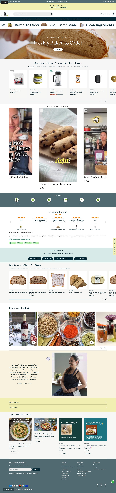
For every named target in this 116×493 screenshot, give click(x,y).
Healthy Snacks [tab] (61, 66)
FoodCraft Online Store (18, 489)
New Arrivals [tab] (31, 66)
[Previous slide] (101, 101)
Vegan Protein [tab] (52, 66)
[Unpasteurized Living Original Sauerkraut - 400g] (58, 227)
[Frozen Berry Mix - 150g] (18, 79)
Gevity (71, 89)
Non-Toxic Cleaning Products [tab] (81, 66)
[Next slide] (105, 101)
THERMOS (92, 89)
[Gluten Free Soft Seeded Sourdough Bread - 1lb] (38, 280)
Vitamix (52, 89)
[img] (58, 214)
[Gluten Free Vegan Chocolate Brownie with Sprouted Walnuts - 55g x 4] (98, 280)
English (112, 1)
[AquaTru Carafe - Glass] (39, 227)
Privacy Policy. (35, 473)
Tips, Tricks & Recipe (19, 414)
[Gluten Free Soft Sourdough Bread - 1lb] (18, 280)
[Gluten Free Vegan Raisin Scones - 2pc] (76, 227)
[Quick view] (25, 72)
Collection (51, 7)
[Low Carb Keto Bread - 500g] (78, 280)
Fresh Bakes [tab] (69, 66)
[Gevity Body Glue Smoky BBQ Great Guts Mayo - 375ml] (78, 79)
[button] (58, 149)
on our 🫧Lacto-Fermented (58, 5)
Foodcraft (12, 89)
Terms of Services (26, 473)
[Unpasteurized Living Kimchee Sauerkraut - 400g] (95, 227)
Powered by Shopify (28, 489)
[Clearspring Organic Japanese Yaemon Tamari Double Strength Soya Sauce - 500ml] (21, 227)
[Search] (51, 14)
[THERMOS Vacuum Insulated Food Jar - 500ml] (98, 79)
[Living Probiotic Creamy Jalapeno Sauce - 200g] (38, 79)
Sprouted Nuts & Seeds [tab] (41, 66)
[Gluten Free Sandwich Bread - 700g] (58, 280)
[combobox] (33, 14)
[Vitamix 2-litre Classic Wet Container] (58, 79)
